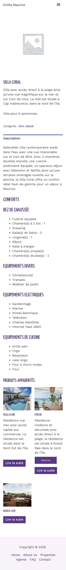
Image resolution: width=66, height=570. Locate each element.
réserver (46, 460)
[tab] (33, 138)
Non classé (26, 126)
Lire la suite (14, 463)
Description (11, 138)
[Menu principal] (58, 4)
